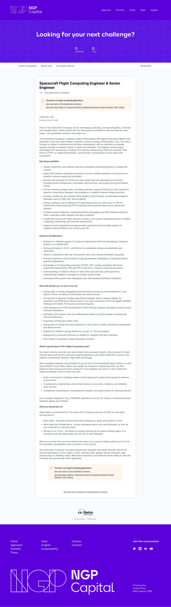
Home (14, 541)
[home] (39, 10)
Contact (77, 545)
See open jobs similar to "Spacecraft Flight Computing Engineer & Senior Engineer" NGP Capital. (85, 107)
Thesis (132, 10)
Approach (106, 10)
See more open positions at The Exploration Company (86, 492)
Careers (76, 541)
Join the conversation (146, 541)
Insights (154, 10)
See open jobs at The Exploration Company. (64, 104)
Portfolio (120, 10)
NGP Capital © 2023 (142, 591)
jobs (46, 66)
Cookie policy (91, 519)
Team (142, 10)
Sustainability (49, 548)
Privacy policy (80, 519)
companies (28, 66)
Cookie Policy (139, 588)
